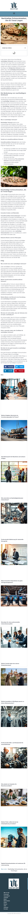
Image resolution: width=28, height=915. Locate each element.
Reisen (5, 904)
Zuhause (6, 907)
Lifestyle (6, 897)
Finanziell (6, 894)
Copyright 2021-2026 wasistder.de (14, 913)
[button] (14, 13)
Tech (5, 905)
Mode (5, 899)
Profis (5, 902)
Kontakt (6, 909)
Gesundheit (7, 895)
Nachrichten (7, 900)
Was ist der (4, 869)
